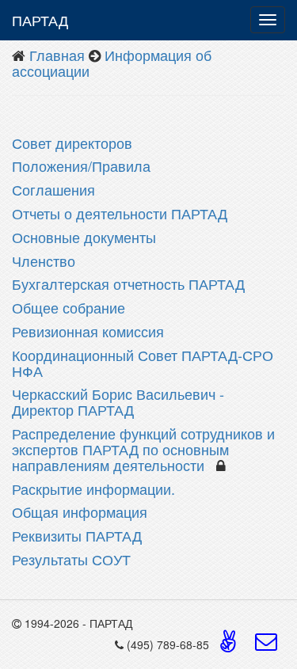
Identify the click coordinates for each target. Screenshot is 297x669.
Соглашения (53, 189)
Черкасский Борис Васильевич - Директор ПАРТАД (118, 401)
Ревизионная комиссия (88, 331)
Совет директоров (72, 142)
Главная (57, 54)
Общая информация (81, 511)
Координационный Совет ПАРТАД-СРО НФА (142, 362)
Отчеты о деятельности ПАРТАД (119, 213)
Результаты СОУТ (73, 559)
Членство (43, 260)
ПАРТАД (40, 20)
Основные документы (84, 236)
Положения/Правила (81, 165)
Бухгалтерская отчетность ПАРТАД (128, 283)
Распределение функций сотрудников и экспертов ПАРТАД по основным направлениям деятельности (143, 449)
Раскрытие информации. (95, 488)
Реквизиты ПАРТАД (79, 535)
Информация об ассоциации (111, 62)
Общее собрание (68, 307)
